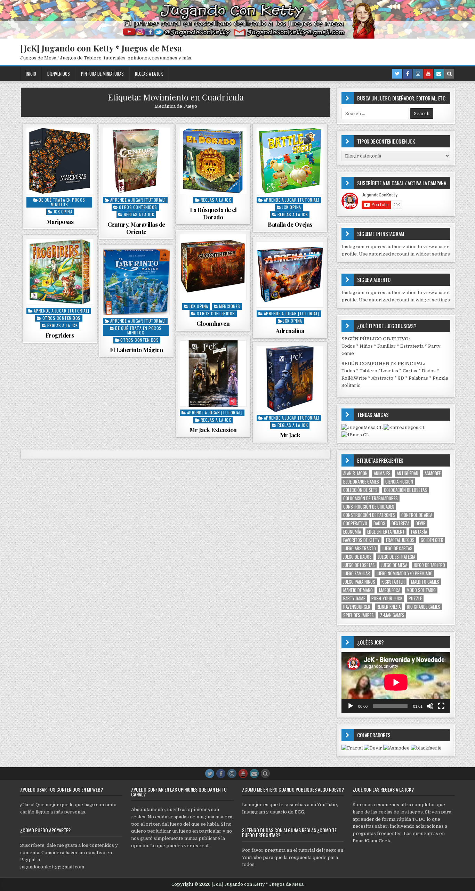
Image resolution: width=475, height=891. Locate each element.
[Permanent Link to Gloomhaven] (213, 267)
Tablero (368, 370)
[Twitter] (397, 74)
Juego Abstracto (359, 548)
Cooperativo (355, 523)
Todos (348, 346)
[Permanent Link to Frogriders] (59, 271)
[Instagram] (418, 74)
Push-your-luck (386, 598)
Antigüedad (407, 473)
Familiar (386, 346)
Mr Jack (290, 435)
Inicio (31, 73)
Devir (421, 523)
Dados (429, 370)
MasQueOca (389, 590)
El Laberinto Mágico (136, 350)
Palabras (418, 378)
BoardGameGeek (371, 840)
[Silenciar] (430, 706)
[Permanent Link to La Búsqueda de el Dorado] (213, 161)
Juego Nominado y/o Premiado (404, 573)
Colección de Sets (360, 490)
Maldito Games (425, 581)
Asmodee (433, 473)
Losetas (389, 370)
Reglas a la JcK (149, 73)
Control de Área (416, 515)
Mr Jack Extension (213, 430)
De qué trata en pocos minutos (62, 202)
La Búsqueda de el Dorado (213, 213)
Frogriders (60, 335)
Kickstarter (393, 581)
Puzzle (415, 598)
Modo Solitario (421, 590)
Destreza (400, 523)
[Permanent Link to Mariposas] (59, 161)
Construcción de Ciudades (368, 506)
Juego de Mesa (394, 565)
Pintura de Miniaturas (102, 73)
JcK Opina (63, 211)
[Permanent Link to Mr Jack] (290, 379)
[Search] (449, 74)
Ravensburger (356, 607)
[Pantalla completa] (441, 706)
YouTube (327, 804)
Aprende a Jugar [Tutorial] (138, 200)
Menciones (229, 306)
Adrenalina (290, 330)
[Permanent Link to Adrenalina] (290, 274)
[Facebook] (407, 74)
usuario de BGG (287, 812)
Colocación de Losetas (405, 490)
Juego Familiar (356, 573)
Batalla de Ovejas (290, 224)
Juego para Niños (359, 581)
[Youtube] (428, 74)
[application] (395, 682)
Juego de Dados (357, 556)
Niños (366, 346)
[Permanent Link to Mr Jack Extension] (213, 373)
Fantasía (419, 531)
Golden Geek (432, 540)
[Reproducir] (350, 706)
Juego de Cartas (397, 548)
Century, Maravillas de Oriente (136, 227)
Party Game (354, 598)
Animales (382, 473)
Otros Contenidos (138, 207)
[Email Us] (439, 74)
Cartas (410, 370)
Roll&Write (354, 378)
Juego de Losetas (359, 565)
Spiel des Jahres (358, 615)
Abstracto (382, 378)
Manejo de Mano (358, 590)
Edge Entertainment (386, 531)
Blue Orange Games (361, 481)
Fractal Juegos (400, 540)
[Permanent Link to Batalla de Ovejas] (290, 161)
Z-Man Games (392, 615)
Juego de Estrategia (396, 556)
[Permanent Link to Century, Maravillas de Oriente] (136, 161)
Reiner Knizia (389, 607)
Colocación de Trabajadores (370, 498)
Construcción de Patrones (369, 515)
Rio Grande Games (423, 607)
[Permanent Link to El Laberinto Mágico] (136, 282)
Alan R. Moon (355, 473)
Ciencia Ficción (399, 481)
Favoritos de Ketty (361, 540)
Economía (352, 531)
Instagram (253, 812)
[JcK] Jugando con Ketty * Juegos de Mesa (101, 48)
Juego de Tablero (429, 565)
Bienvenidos (58, 73)
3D (401, 378)
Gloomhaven (213, 323)
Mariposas (60, 221)
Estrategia (412, 346)
